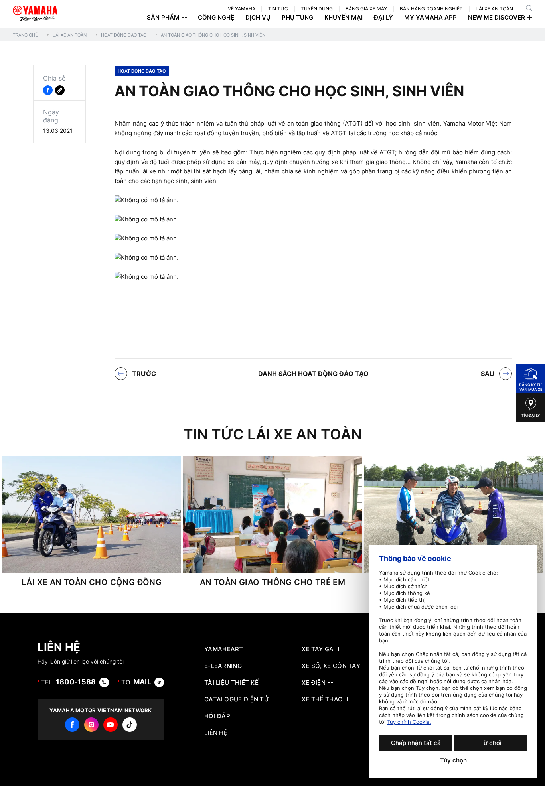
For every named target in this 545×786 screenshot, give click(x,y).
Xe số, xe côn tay (331, 666)
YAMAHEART (223, 649)
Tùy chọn (453, 760)
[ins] (91, 724)
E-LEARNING (223, 666)
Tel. (68, 682)
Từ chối (491, 743)
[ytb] (110, 724)
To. (136, 682)
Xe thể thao (322, 699)
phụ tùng (297, 17)
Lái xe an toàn (70, 35)
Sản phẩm (163, 17)
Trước (144, 374)
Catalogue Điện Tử (236, 699)
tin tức (278, 9)
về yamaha (241, 9)
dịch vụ (258, 17)
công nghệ (216, 17)
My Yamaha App (430, 17)
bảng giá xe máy (366, 9)
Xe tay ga (318, 649)
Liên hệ (215, 733)
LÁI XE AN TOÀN (494, 9)
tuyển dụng (317, 9)
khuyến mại (343, 17)
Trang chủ (25, 35)
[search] (529, 8)
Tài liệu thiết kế (231, 682)
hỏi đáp (217, 716)
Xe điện (314, 682)
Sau (487, 374)
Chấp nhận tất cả (416, 743)
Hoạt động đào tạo (123, 35)
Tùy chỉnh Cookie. (409, 722)
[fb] (72, 724)
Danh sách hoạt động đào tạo (313, 374)
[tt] (129, 724)
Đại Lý (383, 17)
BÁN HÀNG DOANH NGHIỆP (431, 9)
